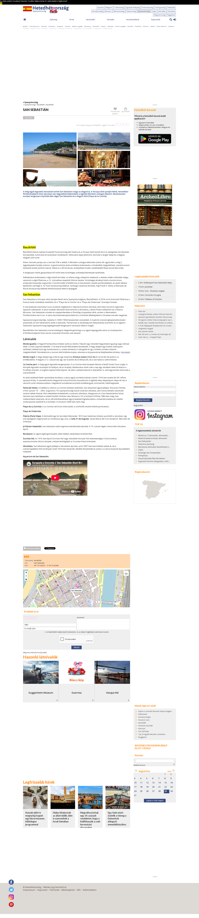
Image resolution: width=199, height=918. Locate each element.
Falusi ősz (141, 311)
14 (159, 782)
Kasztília (130, 26)
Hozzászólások (132, 19)
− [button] (26, 575)
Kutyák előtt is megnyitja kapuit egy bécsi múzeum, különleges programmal (35, 818)
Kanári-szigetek (120, 26)
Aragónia (60, 26)
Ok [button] (1, 3)
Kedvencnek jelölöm (33, 548)
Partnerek (54, 890)
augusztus (144, 771)
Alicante (44, 26)
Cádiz (140, 450)
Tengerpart (77, 28)
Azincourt (141, 728)
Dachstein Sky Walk (145, 726)
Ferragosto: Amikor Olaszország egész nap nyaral (156, 320)
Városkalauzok (34, 26)
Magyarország (159, 15)
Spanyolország (144, 11)
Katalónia (138, 26)
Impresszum (29, 890)
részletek (125, 352)
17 (135, 787)
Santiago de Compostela (149, 453)
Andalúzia (51, 26)
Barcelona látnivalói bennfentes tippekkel (154, 447)
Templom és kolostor (65, 28)
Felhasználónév (139, 387)
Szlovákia (161, 11)
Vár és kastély (87, 28)
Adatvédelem (90, 890)
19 (147, 787)
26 (147, 791)
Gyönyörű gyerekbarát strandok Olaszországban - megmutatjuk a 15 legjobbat (167, 317)
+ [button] (26, 572)
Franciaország (147, 7)
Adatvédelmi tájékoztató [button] (57, 1)
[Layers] (126, 573)
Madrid (25, 26)
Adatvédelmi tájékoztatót (57, 632)
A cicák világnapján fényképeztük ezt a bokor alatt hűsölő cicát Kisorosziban (166, 326)
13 (153, 782)
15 (165, 782)
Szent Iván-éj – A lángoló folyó (149, 337)
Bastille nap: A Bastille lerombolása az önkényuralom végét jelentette (164, 323)
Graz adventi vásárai (145, 331)
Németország (118, 11)
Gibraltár (110, 26)
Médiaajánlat (68, 890)
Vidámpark (97, 28)
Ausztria (100, 7)
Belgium (109, 7)
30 (171, 791)
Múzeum (45, 28)
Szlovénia (171, 11)
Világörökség (107, 28)
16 (171, 782)
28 (159, 791)
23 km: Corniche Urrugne (149, 295)
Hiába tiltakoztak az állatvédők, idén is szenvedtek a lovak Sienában (62, 817)
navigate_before (136, 770)
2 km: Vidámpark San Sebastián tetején (156, 282)
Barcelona (87, 26)
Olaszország (131, 11)
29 (165, 791)
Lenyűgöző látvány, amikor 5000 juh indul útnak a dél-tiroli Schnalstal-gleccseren (168, 314)
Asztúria (67, 26)
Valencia (171, 26)
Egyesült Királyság (133, 7)
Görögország (160, 7)
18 (141, 787)
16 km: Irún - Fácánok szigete (151, 291)
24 (135, 791)
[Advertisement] (76, 222)
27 (153, 791)
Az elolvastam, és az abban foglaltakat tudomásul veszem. (77, 632)
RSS (78, 890)
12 (147, 782)
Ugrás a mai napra (154, 800)
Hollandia (171, 7)
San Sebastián (144, 441)
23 (171, 787)
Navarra (146, 26)
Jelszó (136, 392)
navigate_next (174, 764)
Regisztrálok (138, 405)
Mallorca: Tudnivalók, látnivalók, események (154, 435)
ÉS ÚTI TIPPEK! (143, 748)
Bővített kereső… (140, 765)
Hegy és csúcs (35, 28)
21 (159, 787)
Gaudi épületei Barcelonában (151, 458)
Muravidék (142, 723)
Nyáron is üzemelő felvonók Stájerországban (155, 711)
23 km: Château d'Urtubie (150, 299)
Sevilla (152, 26)
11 (141, 782)
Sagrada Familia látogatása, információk (154, 461)
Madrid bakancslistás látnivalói (152, 438)
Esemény (26, 28)
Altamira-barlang (146, 444)
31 (135, 795)
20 (153, 787)
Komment (80, 617)
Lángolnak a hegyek (145, 328)
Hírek (71, 19)
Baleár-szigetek (77, 26)
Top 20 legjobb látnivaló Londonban (151, 734)
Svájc (154, 11)
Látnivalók (90, 19)
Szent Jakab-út (161, 26)
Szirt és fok (53, 28)
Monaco (108, 11)
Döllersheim (142, 714)
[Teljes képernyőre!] (26, 579)
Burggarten (142, 737)
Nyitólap (53, 19)
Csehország (119, 7)
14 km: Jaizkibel (145, 286)
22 (165, 787)
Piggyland (171, 15)
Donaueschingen (144, 717)
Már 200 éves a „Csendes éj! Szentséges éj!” (154, 334)
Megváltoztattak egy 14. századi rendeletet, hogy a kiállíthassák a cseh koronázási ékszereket (90, 820)
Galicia (103, 26)
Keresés (110, 19)
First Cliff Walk (143, 731)
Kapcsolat (155, 19)
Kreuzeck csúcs (144, 720)
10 (135, 782)
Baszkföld (96, 26)
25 (141, 791)
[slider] (122, 124)
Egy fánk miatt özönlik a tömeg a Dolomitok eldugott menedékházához (117, 818)
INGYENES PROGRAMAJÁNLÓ (151, 745)
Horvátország (97, 11)
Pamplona (143, 455)
